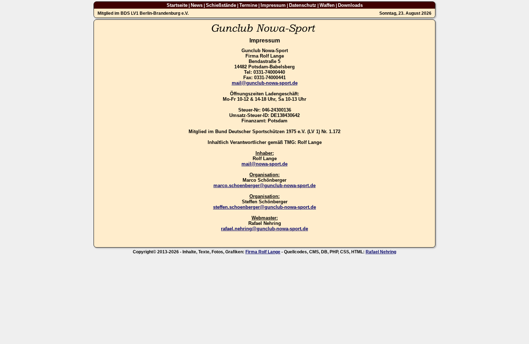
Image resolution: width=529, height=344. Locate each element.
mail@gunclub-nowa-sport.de (265, 83)
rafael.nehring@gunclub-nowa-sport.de (264, 228)
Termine (248, 5)
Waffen (327, 5)
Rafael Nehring (381, 251)
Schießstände (221, 5)
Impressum (273, 5)
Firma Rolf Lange (262, 251)
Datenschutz (302, 5)
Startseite (177, 5)
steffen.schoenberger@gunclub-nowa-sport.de (264, 207)
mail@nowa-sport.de (264, 164)
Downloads (350, 5)
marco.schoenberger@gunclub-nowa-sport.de (264, 185)
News (197, 5)
